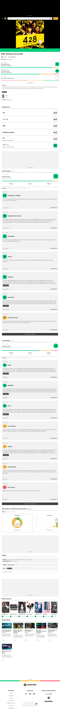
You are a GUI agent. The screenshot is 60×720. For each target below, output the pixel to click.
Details (4, 555)
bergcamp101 (10, 467)
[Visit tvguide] (48, 698)
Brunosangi (9, 487)
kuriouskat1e (10, 426)
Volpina (8, 446)
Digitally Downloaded (12, 216)
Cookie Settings (11, 708)
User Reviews (6, 340)
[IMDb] (36, 703)
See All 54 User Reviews (30, 503)
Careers (11, 698)
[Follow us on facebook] (26, 694)
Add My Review (30, 82)
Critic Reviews (6, 171)
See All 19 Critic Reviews (30, 334)
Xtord (7, 406)
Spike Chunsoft (6, 50)
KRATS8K (9, 385)
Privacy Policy (11, 700)
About (11, 693)
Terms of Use (11, 705)
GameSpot (9, 297)
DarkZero (9, 277)
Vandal (8, 256)
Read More (6, 373)
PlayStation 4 (53, 207)
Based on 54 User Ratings (6, 72)
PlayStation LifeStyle (12, 195)
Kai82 (7, 365)
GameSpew (9, 236)
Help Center (11, 695)
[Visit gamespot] (48, 694)
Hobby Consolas (11, 318)
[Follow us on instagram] (30, 694)
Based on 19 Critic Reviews (6, 65)
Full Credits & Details (7, 571)
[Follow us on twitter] (34, 694)
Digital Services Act (11, 703)
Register (55, 18)
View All (13, 171)
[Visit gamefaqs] (48, 701)
